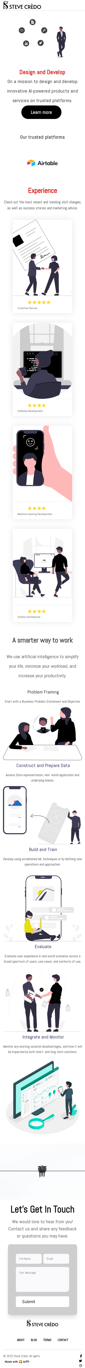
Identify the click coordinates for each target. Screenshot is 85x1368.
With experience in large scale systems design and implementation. (41, 566)
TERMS (47, 1340)
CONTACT (63, 1340)
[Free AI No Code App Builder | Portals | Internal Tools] (17, 1361)
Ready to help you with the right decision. (42, 258)
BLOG (34, 1340)
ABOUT (21, 1340)
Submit (28, 1301)
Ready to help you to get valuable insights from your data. (42, 360)
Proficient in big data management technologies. (38, 463)
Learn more (41, 112)
